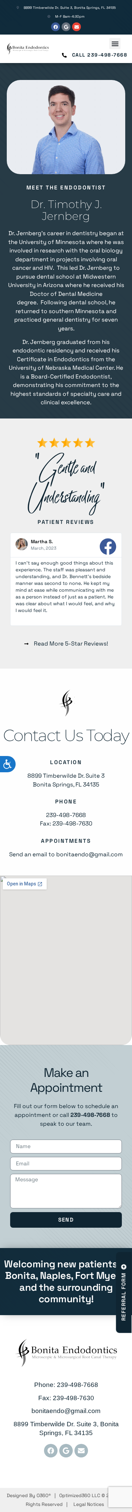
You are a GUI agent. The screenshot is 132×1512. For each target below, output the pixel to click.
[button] (114, 43)
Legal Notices (88, 1504)
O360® (44, 1495)
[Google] (66, 26)
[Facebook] (55, 26)
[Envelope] (76, 26)
